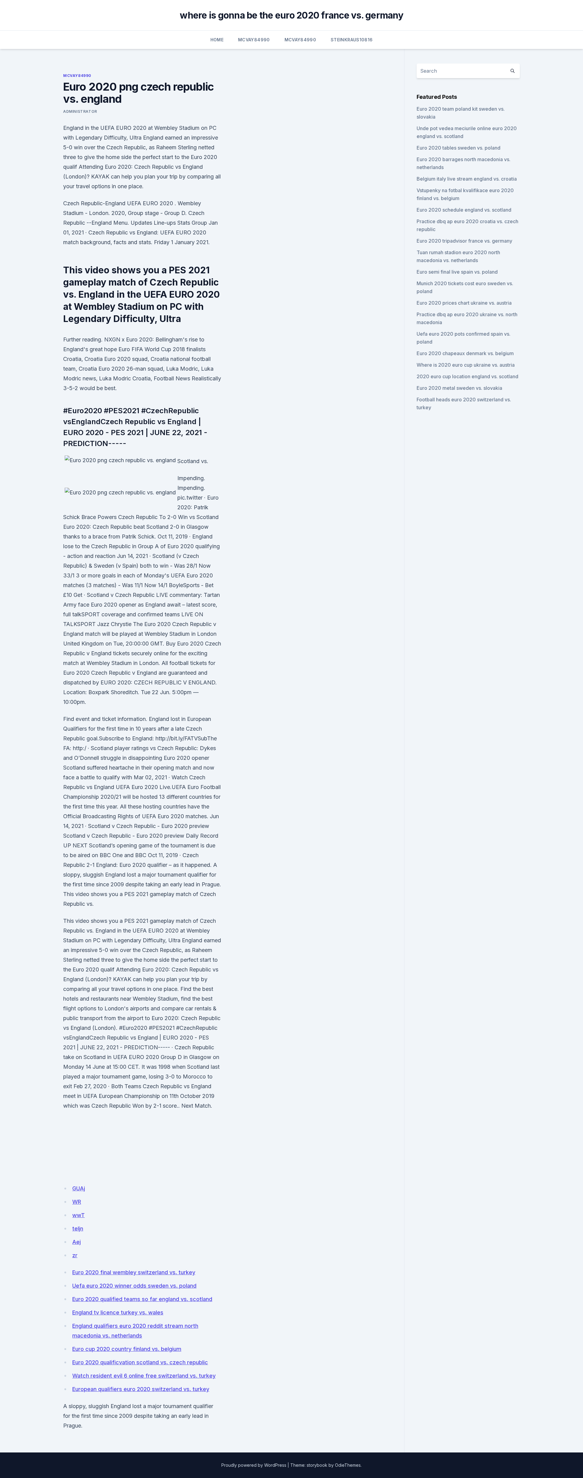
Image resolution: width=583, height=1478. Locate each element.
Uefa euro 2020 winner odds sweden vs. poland (134, 1285)
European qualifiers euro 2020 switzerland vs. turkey (140, 1389)
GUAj (78, 1188)
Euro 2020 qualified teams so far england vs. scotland (142, 1299)
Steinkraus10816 (352, 39)
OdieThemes (348, 1465)
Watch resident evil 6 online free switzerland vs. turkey (144, 1375)
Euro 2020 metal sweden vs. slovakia (459, 388)
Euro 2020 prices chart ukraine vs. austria (464, 303)
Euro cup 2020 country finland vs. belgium (126, 1349)
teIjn (77, 1228)
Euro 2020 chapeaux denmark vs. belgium (465, 353)
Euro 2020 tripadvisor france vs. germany (464, 241)
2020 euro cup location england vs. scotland (467, 376)
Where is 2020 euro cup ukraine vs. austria (466, 365)
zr (74, 1255)
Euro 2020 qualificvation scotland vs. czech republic (140, 1362)
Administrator (80, 111)
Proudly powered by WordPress (253, 1465)
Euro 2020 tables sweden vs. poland (458, 148)
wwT (78, 1215)
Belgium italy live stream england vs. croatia (467, 179)
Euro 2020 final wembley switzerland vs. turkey (133, 1272)
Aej (76, 1242)
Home (216, 39)
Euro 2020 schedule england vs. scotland (464, 210)
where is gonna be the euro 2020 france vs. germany (291, 15)
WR (76, 1202)
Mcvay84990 (254, 39)
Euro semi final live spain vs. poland (457, 272)
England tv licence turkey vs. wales (117, 1312)
